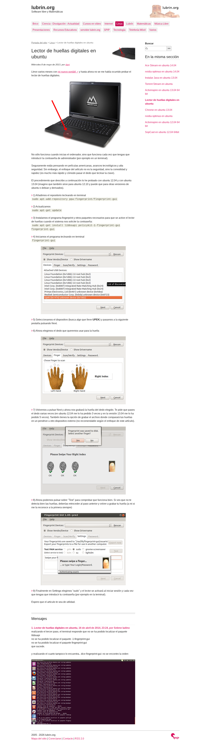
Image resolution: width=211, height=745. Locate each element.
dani (67, 64)
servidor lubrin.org (90, 30)
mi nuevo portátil (67, 71)
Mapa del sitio (39, 738)
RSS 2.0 (79, 738)
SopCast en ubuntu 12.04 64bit (162, 132)
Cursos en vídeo (92, 23)
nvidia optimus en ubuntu (159, 116)
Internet (109, 23)
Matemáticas (144, 23)
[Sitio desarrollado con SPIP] (175, 736)
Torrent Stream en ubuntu (159, 84)
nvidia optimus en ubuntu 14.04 (162, 71)
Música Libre (161, 23)
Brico (35, 23)
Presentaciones (41, 30)
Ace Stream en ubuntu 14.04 (160, 65)
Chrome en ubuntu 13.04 (158, 110)
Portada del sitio (39, 42)
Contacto (68, 738)
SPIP (107, 30)
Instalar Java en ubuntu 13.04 (161, 77)
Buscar (149, 43)
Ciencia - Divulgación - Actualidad (60, 23)
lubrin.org (43, 7)
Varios (152, 30)
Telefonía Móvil (137, 30)
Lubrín (129, 23)
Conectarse (55, 738)
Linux (119, 23)
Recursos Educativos (65, 30)
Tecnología (119, 30)
